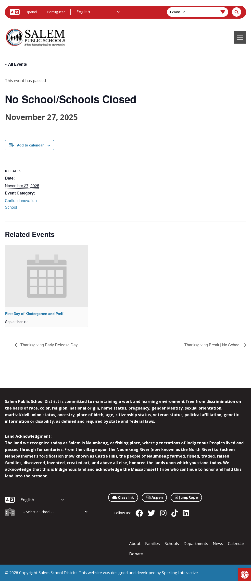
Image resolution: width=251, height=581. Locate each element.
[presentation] (46, 276)
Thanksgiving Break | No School (212, 345)
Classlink (125, 497)
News (218, 543)
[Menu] (240, 37)
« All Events (16, 64)
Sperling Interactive (180, 572)
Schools (172, 543)
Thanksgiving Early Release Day (48, 345)
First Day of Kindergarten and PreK (34, 313)
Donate (136, 554)
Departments (196, 543)
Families (152, 543)
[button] (244, 574)
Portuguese (56, 12)
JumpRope (188, 497)
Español (31, 12)
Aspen (157, 497)
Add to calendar (30, 145)
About (134, 543)
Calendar (236, 543)
